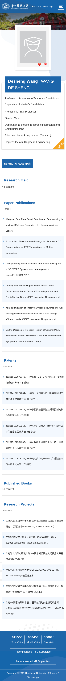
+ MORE (7, 209)
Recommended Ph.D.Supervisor (33, 651)
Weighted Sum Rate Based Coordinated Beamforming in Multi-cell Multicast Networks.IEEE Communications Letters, (34, 225)
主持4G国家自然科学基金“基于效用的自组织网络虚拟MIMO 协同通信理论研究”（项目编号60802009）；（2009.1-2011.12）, (35, 608)
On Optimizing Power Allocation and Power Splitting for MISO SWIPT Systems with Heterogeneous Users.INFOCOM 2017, (33, 269)
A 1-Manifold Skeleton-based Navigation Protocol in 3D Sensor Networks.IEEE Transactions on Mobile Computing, (33, 247)
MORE (60, 145)
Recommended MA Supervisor (33, 661)
